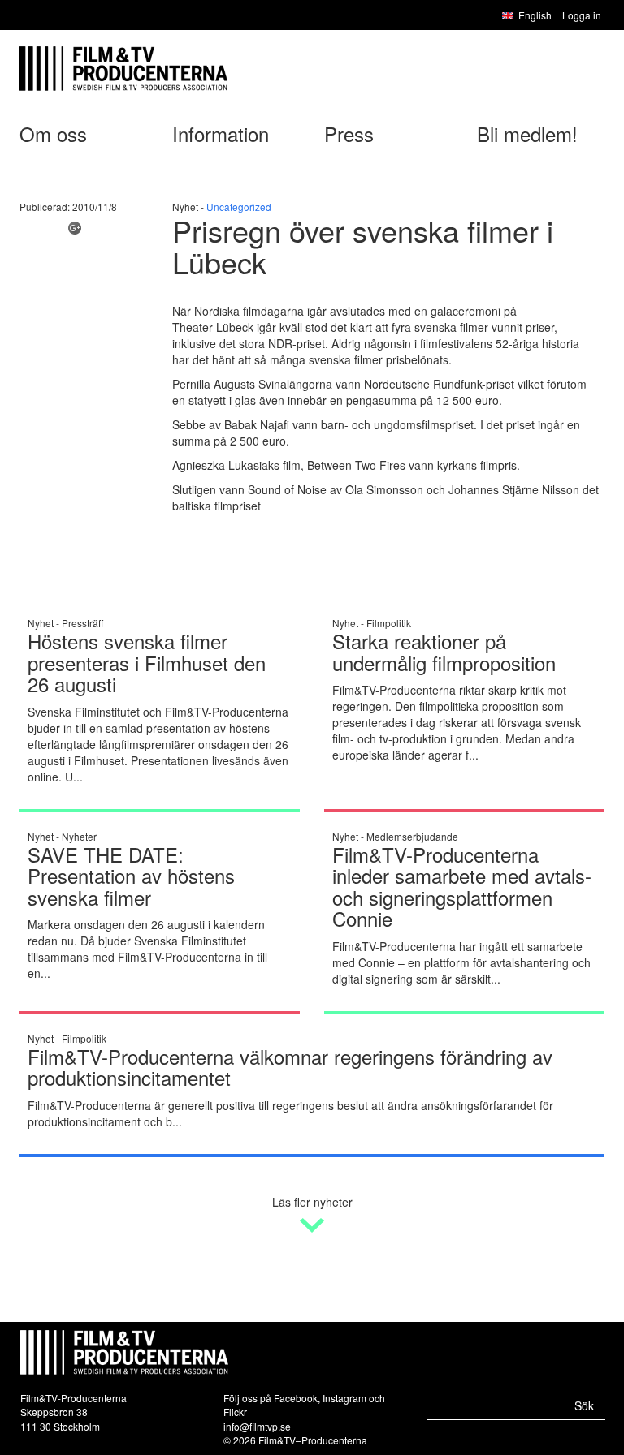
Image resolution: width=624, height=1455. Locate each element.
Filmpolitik (388, 623)
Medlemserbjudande (412, 836)
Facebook (296, 1398)
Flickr (235, 1411)
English (535, 15)
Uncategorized (238, 206)
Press (349, 133)
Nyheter (79, 836)
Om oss (53, 133)
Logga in (581, 15)
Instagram (344, 1398)
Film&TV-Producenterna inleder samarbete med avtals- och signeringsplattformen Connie (462, 886)
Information (220, 133)
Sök (584, 1405)
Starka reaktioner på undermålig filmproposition (444, 651)
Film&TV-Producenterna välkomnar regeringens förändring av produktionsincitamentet (290, 1066)
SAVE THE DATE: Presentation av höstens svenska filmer (131, 875)
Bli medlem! (527, 133)
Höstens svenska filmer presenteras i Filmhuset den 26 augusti (147, 662)
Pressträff (82, 623)
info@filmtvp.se (257, 1426)
